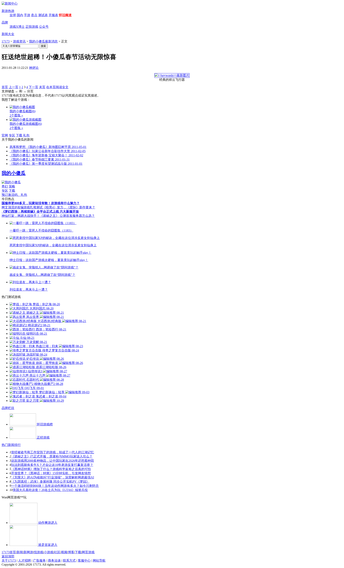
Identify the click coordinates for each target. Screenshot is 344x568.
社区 (57, 552)
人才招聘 (24, 560)
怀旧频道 (65, 15)
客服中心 (84, 560)
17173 (6, 41)
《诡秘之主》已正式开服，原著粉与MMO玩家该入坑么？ (51, 456)
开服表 (53, 15)
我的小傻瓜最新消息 (43, 41)
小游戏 (48, 552)
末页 (42, 87)
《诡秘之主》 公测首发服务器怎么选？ (67, 215)
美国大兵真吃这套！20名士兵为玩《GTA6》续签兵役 (50, 490)
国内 (20, 15)
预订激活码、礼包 (14, 194)
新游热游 (8, 11)
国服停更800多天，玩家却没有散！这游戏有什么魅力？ (41, 203)
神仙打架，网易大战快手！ (21, 215)
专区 (12, 135)
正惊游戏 (31, 26)
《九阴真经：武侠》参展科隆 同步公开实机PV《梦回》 (50, 481)
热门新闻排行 (11, 445)
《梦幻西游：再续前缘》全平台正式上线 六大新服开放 (40, 211)
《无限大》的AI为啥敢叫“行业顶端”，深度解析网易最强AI (52, 477)
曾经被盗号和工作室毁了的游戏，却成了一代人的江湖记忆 (52, 452)
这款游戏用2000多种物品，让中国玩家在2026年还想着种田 (52, 460)
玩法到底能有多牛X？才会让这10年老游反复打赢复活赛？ (52, 464)
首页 (5, 87)
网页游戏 (88, 552)
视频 (64, 552)
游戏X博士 (17, 26)
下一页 (33, 87)
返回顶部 (8, 556)
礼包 (26, 135)
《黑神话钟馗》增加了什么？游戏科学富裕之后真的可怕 (51, 469)
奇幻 (5, 186)
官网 (5, 135)
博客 (71, 552)
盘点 (34, 15)
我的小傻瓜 (13, 173)
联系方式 (69, 560)
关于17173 (9, 560)
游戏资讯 (19, 41)
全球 (13, 15)
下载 (19, 135)
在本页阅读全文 (57, 87)
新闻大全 (8, 34)
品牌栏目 (8, 408)
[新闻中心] (10, 3)
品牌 (5, 22)
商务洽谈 (54, 560)
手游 (27, 15)
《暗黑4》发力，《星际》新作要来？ (69, 207)
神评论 (34, 67)
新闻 (20, 552)
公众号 (44, 26)
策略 (12, 186)
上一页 (13, 87)
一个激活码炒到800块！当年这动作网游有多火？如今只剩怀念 (55, 485)
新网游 (28, 552)
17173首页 (9, 552)
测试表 (43, 15)
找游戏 (38, 552)
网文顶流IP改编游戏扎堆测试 (22, 207)
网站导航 (99, 560)
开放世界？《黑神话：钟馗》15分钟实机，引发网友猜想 (51, 473)
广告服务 (39, 560)
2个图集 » (16, 115)
